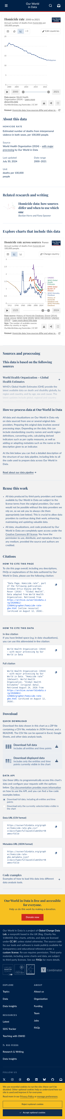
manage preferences (47, 1097)
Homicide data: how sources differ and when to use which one (35, 110)
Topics (6, 992)
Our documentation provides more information (35, 787)
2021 (56, 92)
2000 (15, 92)
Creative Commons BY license (21, 534)
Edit (52, 31)
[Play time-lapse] (7, 92)
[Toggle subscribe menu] (58, 5)
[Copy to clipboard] (52, 585)
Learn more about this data (24, 320)
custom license (11, 952)
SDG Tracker (9, 1029)
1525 (15, 310)
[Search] (50, 5)
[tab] (8, 31)
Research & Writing (13, 1052)
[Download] (44, 103)
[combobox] (50, 5)
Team (37, 1013)
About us (39, 992)
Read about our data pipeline (18, 472)
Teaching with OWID (14, 1036)
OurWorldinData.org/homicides (17, 105)
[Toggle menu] (6, 5)
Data (5, 999)
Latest (6, 1022)
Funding (38, 1006)
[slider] (23, 91)
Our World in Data (32, 5)
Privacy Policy (27, 1097)
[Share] (51, 103)
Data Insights (10, 1006)
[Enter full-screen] (58, 103)
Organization (41, 999)
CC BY (35, 105)
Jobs (36, 1021)
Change (51, 254)
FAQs (39, 960)
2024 (56, 310)
